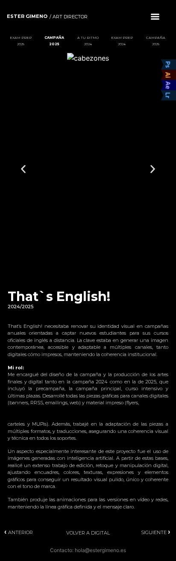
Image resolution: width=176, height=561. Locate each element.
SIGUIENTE (156, 532)
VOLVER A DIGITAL (88, 533)
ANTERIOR (18, 532)
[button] (23, 169)
